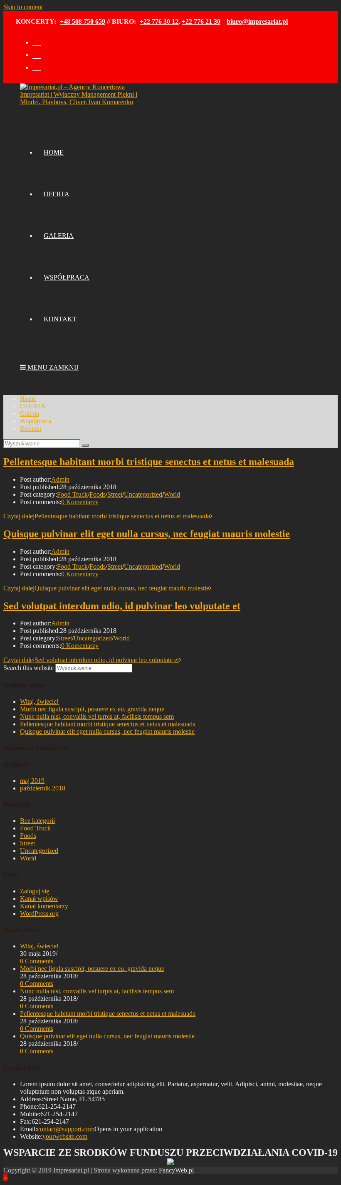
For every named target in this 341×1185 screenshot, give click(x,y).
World (172, 494)
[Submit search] (85, 445)
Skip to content (23, 6)
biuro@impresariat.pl (257, 21)
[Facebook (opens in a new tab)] (36, 41)
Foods (97, 494)
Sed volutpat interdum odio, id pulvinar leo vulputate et (121, 605)
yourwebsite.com (64, 1136)
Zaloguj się (34, 891)
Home (28, 398)
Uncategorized (143, 494)
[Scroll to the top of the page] (5, 1177)
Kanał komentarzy (44, 906)
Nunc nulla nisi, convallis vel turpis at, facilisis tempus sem (97, 716)
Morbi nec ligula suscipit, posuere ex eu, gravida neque (92, 708)
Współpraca (35, 421)
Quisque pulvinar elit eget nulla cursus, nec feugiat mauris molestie (146, 533)
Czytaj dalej (106, 516)
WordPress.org (39, 913)
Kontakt (30, 428)
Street (114, 494)
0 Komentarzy (80, 501)
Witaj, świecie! (39, 701)
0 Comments (36, 961)
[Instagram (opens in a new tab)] (36, 54)
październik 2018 (42, 788)
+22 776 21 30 (201, 21)
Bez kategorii (37, 820)
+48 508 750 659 (82, 21)
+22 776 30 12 (159, 21)
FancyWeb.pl (176, 1170)
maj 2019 (32, 780)
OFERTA (33, 406)
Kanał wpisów (39, 898)
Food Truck (72, 494)
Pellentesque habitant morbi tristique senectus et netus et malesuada (148, 461)
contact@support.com (65, 1128)
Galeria (29, 413)
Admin (60, 479)
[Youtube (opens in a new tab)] (36, 66)
